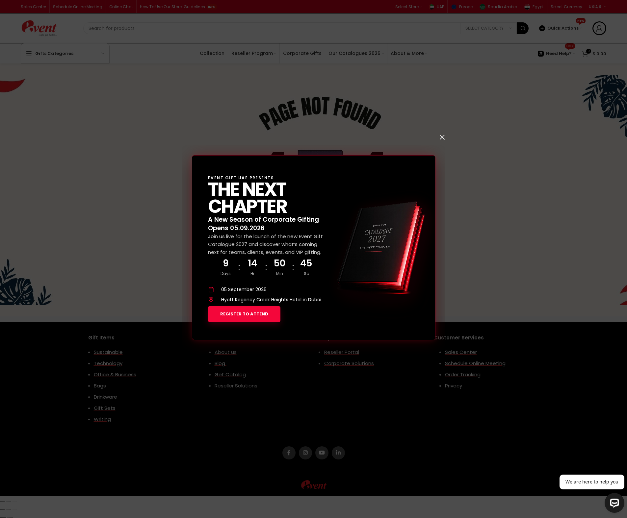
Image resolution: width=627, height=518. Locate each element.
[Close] (442, 137)
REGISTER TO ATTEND (244, 314)
